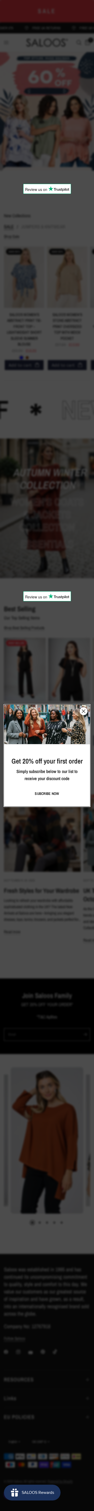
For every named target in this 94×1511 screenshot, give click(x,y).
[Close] (83, 711)
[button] (47, 793)
